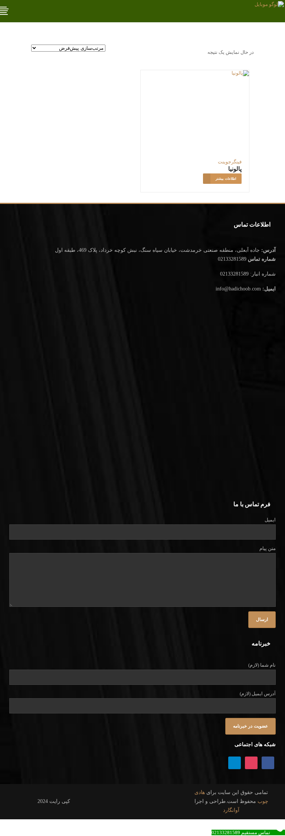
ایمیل (270, 520)
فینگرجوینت (230, 162)
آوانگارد (231, 810)
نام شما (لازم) (262, 665)
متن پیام (267, 548)
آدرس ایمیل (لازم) (258, 693)
